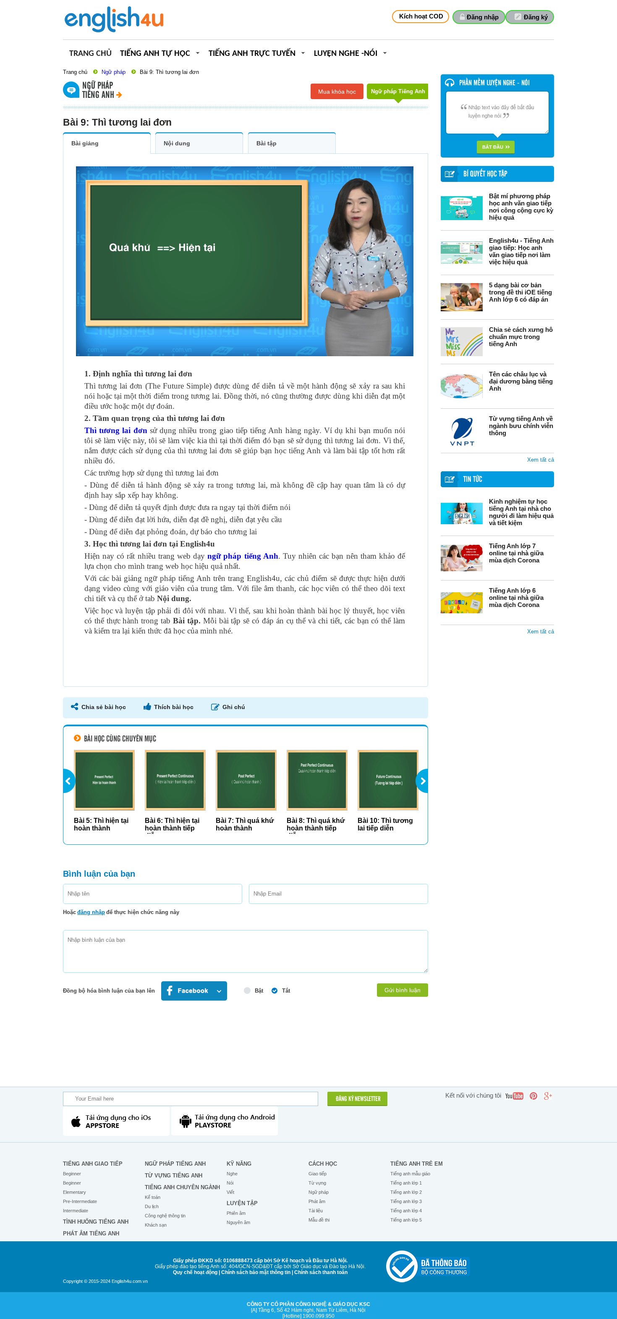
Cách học (322, 1164)
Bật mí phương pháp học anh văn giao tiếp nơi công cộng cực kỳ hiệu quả (521, 206)
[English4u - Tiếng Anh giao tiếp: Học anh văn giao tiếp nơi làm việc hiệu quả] (462, 252)
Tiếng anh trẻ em (416, 1164)
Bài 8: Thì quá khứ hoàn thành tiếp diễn (316, 828)
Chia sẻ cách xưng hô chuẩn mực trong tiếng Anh (521, 336)
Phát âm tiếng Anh (91, 1233)
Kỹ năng (239, 1164)
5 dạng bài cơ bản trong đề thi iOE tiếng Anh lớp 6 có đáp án (520, 292)
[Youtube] (514, 1096)
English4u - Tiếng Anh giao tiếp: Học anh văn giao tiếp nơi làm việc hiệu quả (521, 251)
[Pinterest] (533, 1096)
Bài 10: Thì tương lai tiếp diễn (385, 824)
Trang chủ (90, 54)
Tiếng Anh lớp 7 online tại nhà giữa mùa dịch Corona (516, 553)
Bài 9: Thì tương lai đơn (169, 72)
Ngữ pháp (113, 72)
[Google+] (548, 1096)
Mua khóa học (337, 91)
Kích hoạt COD (421, 16)
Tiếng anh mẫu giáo (410, 1173)
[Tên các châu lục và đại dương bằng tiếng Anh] (462, 386)
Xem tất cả (540, 460)
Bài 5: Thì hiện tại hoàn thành (101, 824)
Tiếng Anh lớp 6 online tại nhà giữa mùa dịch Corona (516, 597)
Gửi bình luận (402, 990)
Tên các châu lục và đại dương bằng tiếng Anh (521, 381)
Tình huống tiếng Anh (95, 1222)
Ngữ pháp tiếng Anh (175, 1164)
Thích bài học (173, 707)
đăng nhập (91, 912)
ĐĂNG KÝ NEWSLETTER (358, 1099)
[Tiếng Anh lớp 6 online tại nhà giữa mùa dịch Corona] (462, 602)
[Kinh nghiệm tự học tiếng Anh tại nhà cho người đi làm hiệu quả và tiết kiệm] (462, 513)
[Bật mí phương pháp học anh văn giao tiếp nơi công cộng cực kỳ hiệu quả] (462, 208)
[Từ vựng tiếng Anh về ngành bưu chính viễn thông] (462, 431)
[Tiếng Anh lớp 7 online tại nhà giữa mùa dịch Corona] (462, 558)
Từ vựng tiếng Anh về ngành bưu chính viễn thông (521, 425)
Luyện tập (242, 1203)
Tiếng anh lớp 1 (406, 1182)
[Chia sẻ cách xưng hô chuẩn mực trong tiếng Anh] (462, 341)
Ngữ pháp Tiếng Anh (398, 91)
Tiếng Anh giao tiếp (93, 1164)
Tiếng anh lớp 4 (406, 1210)
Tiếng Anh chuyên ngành (182, 1187)
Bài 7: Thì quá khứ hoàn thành (245, 824)
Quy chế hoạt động (195, 1272)
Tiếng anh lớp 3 (406, 1201)
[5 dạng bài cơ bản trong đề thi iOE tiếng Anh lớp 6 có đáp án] (462, 297)
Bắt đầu (492, 147)
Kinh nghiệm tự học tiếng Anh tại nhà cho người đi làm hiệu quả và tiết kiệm (521, 512)
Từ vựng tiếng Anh (173, 1175)
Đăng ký (536, 17)
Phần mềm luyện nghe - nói (494, 83)
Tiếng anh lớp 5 (406, 1219)
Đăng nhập (483, 17)
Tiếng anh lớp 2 (406, 1192)
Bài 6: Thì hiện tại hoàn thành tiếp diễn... (172, 828)
